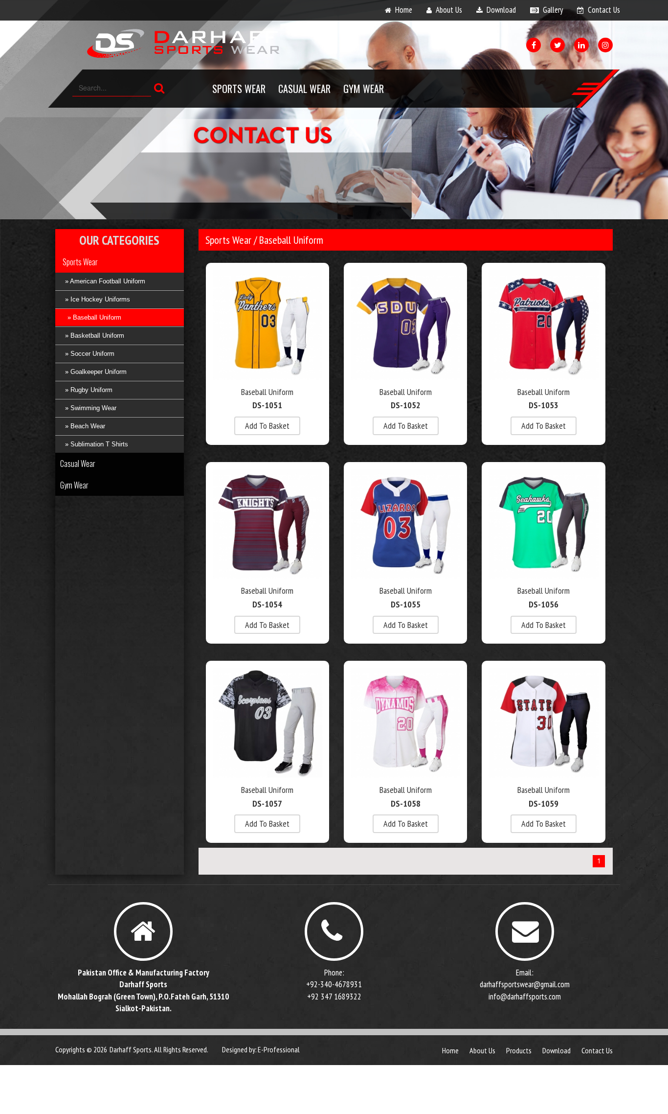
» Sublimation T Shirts (96, 444)
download (501, 9)
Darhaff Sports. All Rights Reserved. (159, 1049)
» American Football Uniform (105, 281)
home (403, 9)
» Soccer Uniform (89, 353)
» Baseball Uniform (94, 317)
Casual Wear (304, 88)
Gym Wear (363, 88)
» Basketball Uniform (94, 335)
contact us (604, 9)
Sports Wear (239, 88)
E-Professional (279, 1049)
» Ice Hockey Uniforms (97, 299)
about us (449, 9)
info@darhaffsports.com (525, 996)
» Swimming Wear (90, 408)
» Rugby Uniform (88, 390)
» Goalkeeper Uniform (96, 371)
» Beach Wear (85, 426)
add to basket (267, 425)
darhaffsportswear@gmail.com (525, 984)
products (519, 1050)
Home (450, 1050)
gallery (553, 9)
